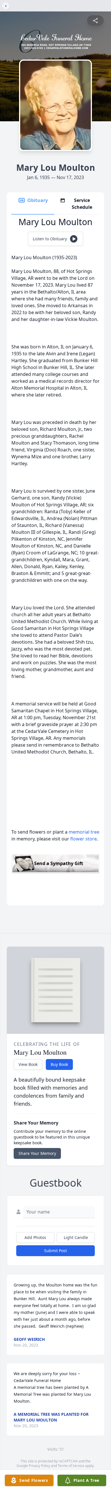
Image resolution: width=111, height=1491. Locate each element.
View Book (28, 1064)
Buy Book (59, 1064)
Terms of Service (71, 1465)
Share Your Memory (37, 1153)
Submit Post (55, 1250)
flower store (83, 839)
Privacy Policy (39, 1465)
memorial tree (84, 832)
